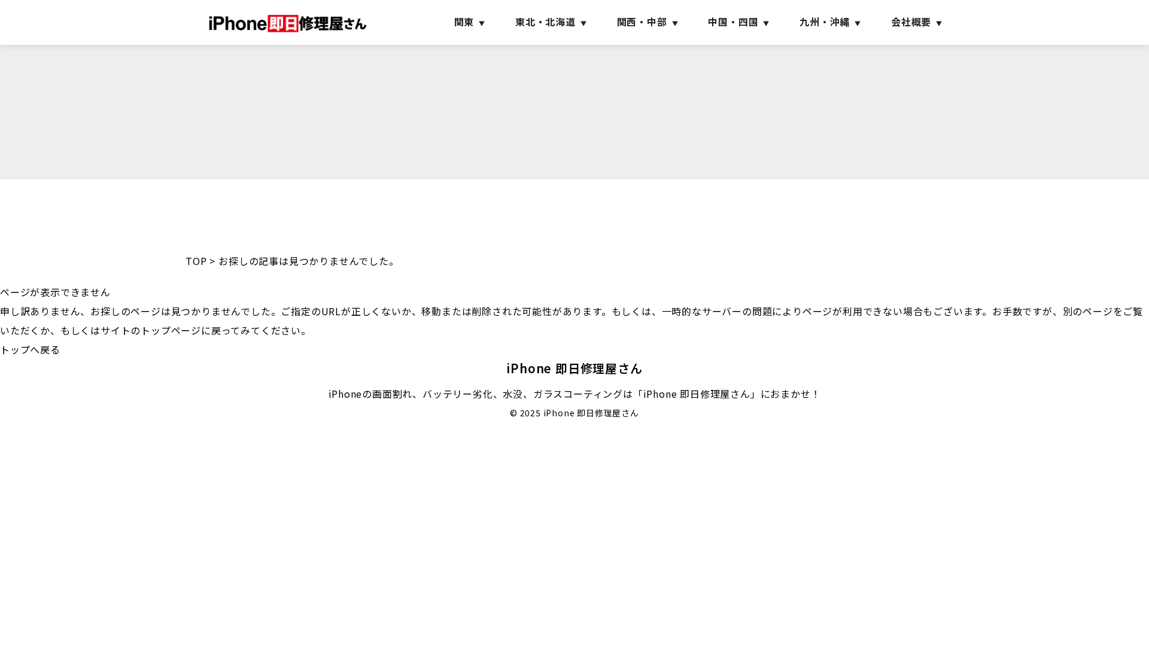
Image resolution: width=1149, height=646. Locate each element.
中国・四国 (733, 21)
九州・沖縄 (825, 21)
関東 (464, 21)
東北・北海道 (545, 21)
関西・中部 (642, 21)
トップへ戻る (30, 349)
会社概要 (911, 21)
